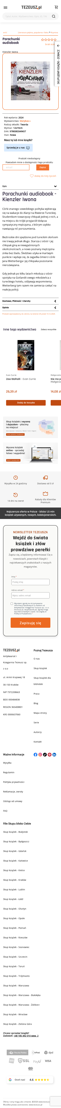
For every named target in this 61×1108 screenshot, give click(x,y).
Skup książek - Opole (14, 918)
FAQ (5, 810)
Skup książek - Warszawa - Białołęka (22, 995)
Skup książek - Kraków (14, 879)
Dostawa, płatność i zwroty (16, 301)
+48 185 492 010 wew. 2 (26, 1035)
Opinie (5, 307)
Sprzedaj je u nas (16, 147)
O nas (37, 658)
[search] (53, 16)
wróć (5, 32)
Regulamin (8, 772)
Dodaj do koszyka (26, 402)
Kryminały (55, 32)
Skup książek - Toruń (14, 966)
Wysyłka (7, 762)
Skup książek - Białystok (15, 831)
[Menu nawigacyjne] (5, 7)
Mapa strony (40, 712)
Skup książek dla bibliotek (42, 681)
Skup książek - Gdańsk (14, 851)
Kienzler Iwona (10, 51)
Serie (36, 722)
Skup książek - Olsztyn (14, 908)
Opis (4, 186)
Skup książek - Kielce (14, 870)
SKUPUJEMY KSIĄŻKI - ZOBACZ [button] (58, 66)
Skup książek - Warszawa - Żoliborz (21, 1004)
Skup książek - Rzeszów (15, 937)
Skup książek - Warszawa (16, 985)
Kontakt (38, 741)
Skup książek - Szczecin (15, 956)
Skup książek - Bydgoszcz (16, 841)
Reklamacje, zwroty (13, 791)
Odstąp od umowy (12, 801)
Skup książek (40, 668)
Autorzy (38, 732)
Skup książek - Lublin (14, 889)
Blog (36, 703)
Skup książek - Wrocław (15, 1014)
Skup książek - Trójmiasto (16, 975)
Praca (36, 693)
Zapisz (42, 167)
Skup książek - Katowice (15, 860)
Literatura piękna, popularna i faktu (33, 32)
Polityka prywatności (13, 781)
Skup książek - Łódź (13, 899)
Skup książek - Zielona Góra (17, 1023)
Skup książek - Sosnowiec (16, 947)
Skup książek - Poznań (14, 927)
